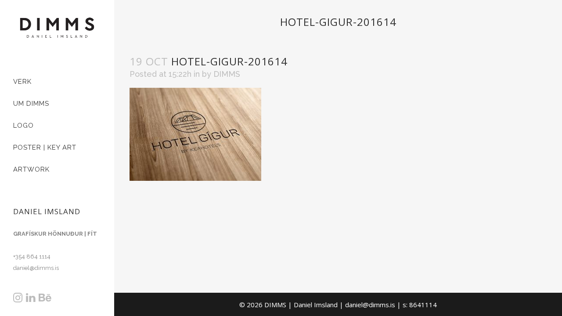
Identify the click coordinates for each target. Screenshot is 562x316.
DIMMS (226, 74)
